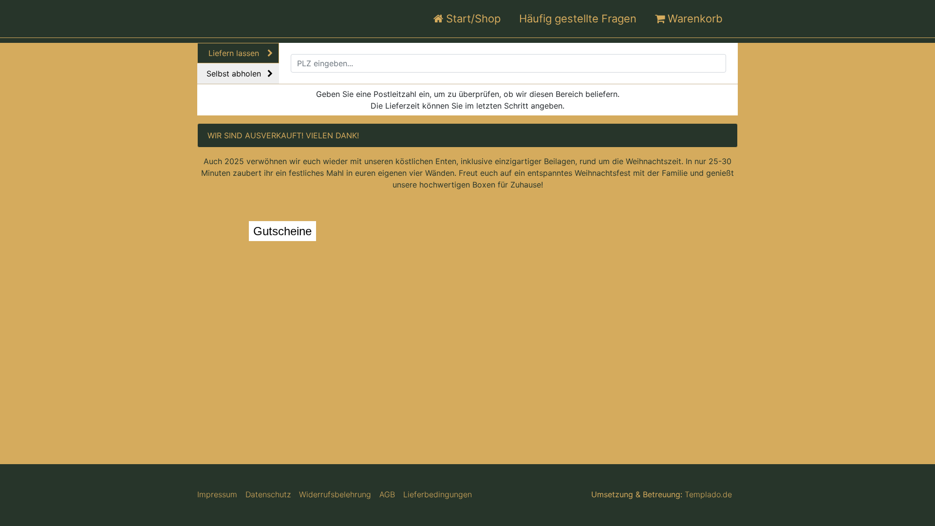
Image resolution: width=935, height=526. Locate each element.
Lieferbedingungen (437, 494)
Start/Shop (473, 18)
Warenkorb (694, 18)
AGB (387, 494)
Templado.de (708, 494)
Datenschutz (268, 494)
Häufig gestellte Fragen (579, 18)
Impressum (217, 494)
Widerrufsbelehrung (335, 494)
